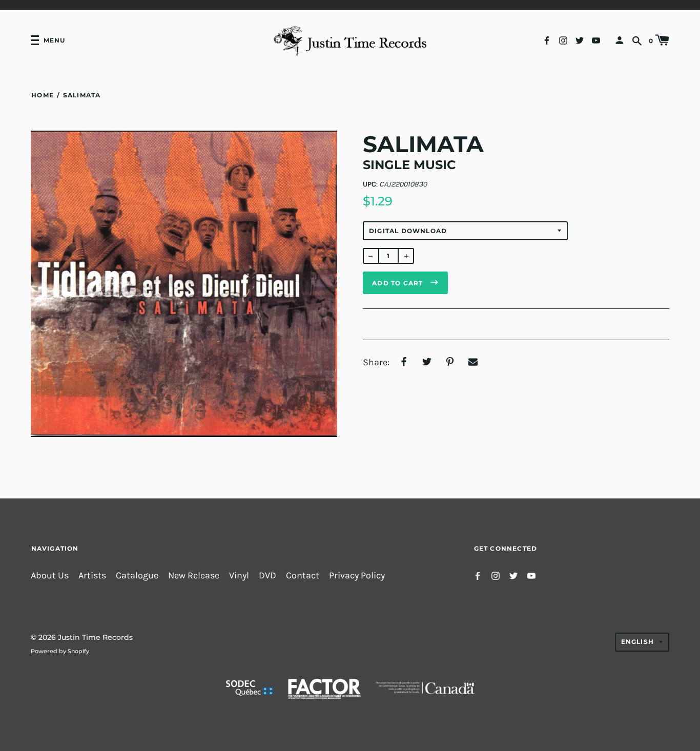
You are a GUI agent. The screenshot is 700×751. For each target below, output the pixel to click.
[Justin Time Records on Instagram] (563, 40)
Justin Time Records (95, 637)
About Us (50, 575)
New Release (193, 575)
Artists (92, 575)
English (637, 641)
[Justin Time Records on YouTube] (596, 40)
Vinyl (239, 575)
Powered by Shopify (60, 651)
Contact (302, 575)
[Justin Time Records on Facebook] (547, 40)
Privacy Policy (357, 575)
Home (42, 95)
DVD (267, 575)
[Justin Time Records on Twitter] (579, 40)
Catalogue (137, 575)
